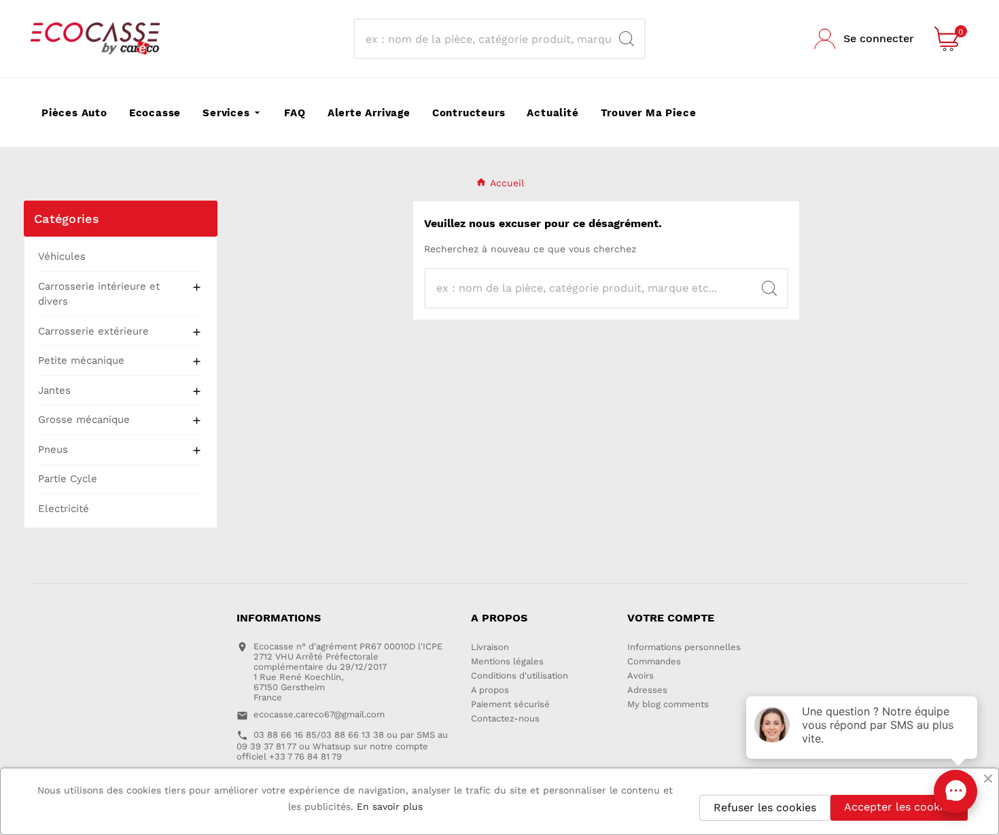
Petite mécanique (81, 360)
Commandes (654, 661)
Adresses (647, 690)
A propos (490, 690)
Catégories (66, 218)
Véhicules (62, 256)
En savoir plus (390, 806)
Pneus (53, 449)
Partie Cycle (67, 479)
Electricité (63, 508)
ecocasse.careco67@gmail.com (319, 714)
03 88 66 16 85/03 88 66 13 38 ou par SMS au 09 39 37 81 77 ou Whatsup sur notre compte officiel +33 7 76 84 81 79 (342, 746)
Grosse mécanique (84, 419)
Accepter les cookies (899, 806)
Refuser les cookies (765, 807)
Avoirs (640, 675)
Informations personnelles (684, 647)
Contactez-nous (505, 718)
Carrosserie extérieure (93, 331)
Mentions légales (507, 661)
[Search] (626, 39)
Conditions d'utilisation (519, 675)
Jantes (54, 390)
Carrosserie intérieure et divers (99, 294)
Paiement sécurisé (510, 704)
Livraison (490, 647)
